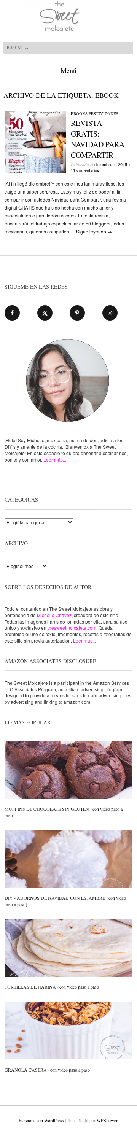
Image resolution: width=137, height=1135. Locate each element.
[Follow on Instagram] (110, 313)
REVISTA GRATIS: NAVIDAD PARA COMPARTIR (97, 139)
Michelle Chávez (54, 615)
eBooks (79, 113)
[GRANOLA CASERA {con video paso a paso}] (68, 1031)
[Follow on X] (45, 313)
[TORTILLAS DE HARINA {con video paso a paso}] (68, 948)
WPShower (107, 1120)
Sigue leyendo (94, 231)
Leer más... (54, 459)
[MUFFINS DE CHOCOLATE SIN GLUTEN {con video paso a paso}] (68, 770)
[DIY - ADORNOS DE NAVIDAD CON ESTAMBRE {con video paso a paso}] (68, 859)
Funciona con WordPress (41, 1120)
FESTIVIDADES (103, 113)
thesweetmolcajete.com (72, 627)
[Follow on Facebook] (12, 313)
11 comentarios (85, 170)
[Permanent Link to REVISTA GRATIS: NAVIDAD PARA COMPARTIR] (35, 170)
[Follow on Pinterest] (77, 313)
